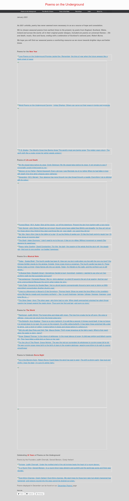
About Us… (100, 11)
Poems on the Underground (28, 11)
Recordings (78, 11)
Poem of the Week (64, 11)
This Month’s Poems (47, 11)
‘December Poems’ (65, 485)
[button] (109, 11)
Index (89, 11)
